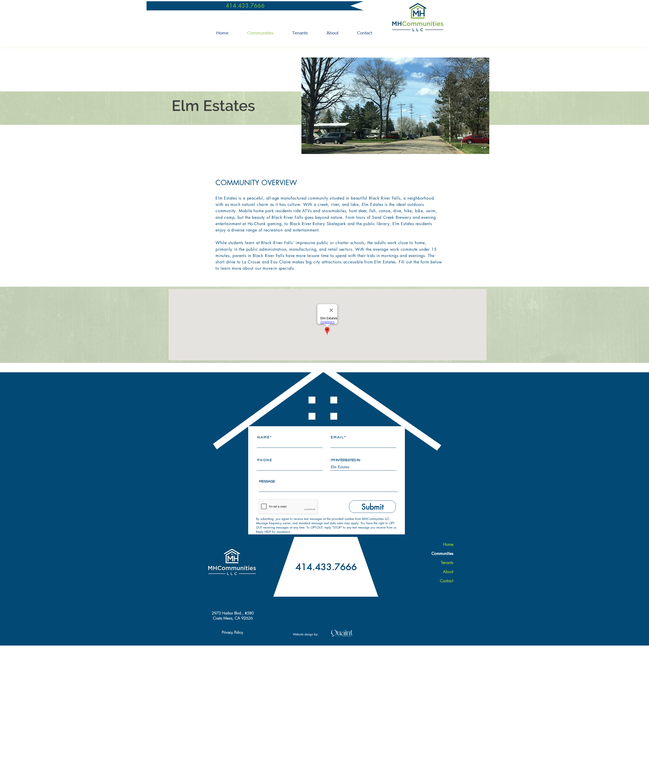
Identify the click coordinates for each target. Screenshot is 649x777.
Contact (446, 581)
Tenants (447, 562)
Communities (442, 553)
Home (448, 544)
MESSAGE (267, 481)
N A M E (263, 437)
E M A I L (337, 437)
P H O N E (264, 460)
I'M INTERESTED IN (345, 460)
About (448, 571)
